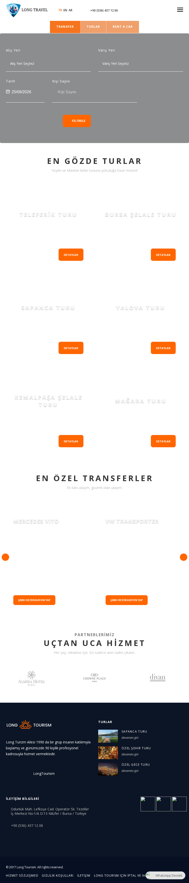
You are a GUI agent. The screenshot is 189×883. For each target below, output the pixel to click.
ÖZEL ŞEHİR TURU (136, 748)
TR (60, 10)
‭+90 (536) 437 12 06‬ (104, 10)
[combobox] (36, 63)
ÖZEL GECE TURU (136, 764)
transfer (65, 27)
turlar (93, 27)
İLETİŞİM (83, 875)
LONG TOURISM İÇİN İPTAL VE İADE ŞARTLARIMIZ (132, 875)
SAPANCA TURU (134, 731)
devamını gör (130, 738)
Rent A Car (123, 27)
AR (70, 10)
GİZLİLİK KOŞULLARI (58, 875)
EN (65, 10)
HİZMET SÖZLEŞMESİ (22, 875)
